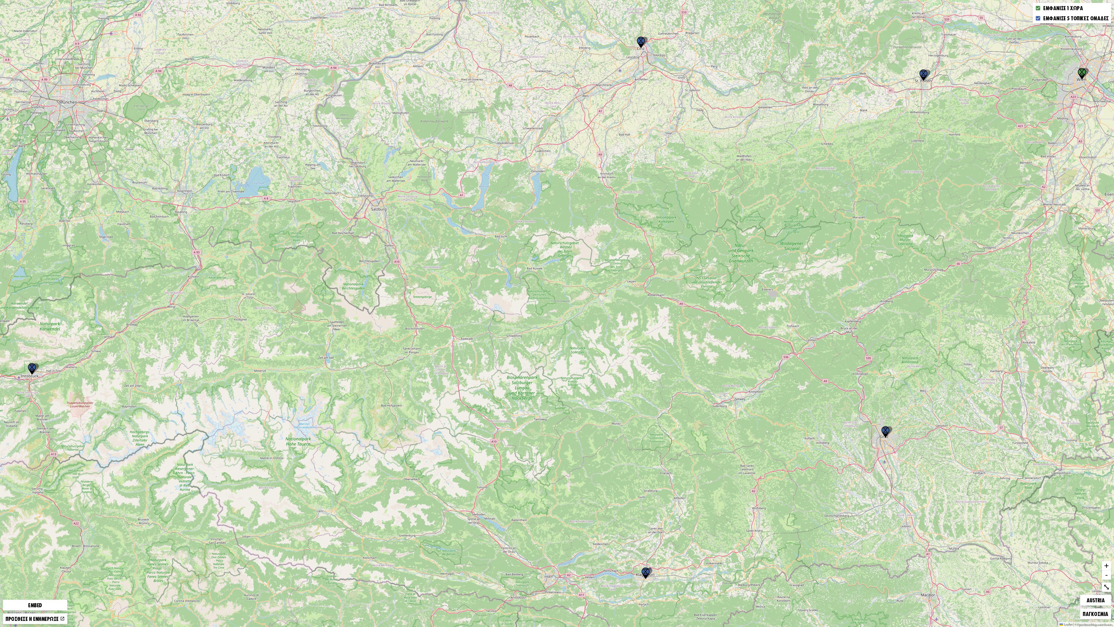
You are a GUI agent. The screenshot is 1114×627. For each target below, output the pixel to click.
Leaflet (1068, 624)
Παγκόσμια (1095, 613)
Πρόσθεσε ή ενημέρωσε (33, 618)
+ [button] (1106, 565)
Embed (35, 605)
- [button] (1106, 574)
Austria (1096, 600)
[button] (32, 369)
